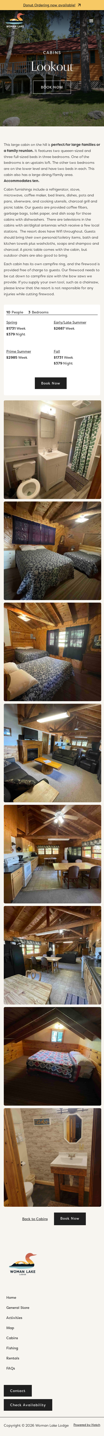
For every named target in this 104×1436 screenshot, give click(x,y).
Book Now (52, 87)
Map (10, 1327)
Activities (14, 1317)
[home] (15, 21)
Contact (17, 1390)
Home (11, 1297)
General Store (17, 1307)
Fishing (12, 1348)
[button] (91, 21)
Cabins (52, 52)
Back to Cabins (35, 1218)
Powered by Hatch (86, 1425)
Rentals (12, 1358)
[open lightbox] (52, 449)
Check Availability (28, 1404)
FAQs (10, 1368)
